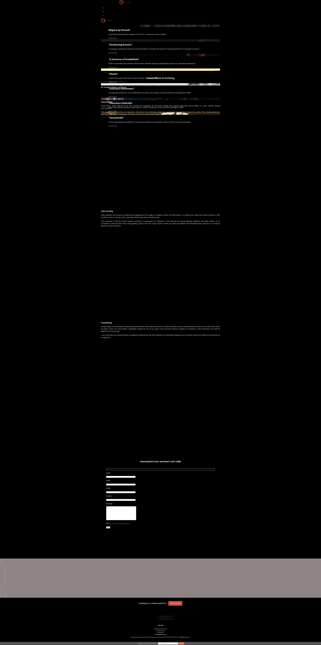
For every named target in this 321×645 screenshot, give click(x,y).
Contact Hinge (175, 603)
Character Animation (14, 574)
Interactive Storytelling (15, 585)
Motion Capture (12, 583)
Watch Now (113, 38)
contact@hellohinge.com (160, 634)
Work (5, 562)
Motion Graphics (13, 576)
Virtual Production (13, 567)
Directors (6, 590)
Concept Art (11, 581)
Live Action (11, 571)
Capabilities (7, 564)
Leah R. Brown (12, 597)
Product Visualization (14, 578)
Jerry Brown (11, 595)
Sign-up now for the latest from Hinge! (147, 643)
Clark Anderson (12, 592)
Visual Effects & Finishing (16, 569)
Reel (4, 560)
